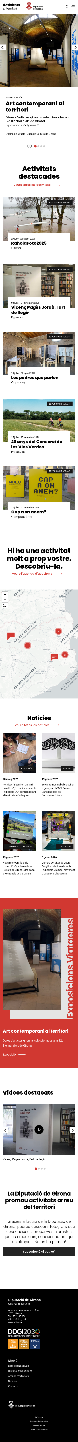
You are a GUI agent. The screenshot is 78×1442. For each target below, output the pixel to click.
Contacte (13, 1386)
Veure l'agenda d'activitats (32, 574)
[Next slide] (75, 47)
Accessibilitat (39, 1425)
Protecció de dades (39, 1421)
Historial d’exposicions (20, 1370)
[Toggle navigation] (73, 6)
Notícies (12, 1381)
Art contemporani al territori (35, 107)
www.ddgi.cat (15, 1322)
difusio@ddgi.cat (17, 1319)
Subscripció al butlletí (39, 1251)
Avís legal (39, 1417)
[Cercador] (67, 7)
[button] (11, 636)
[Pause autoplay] (29, 146)
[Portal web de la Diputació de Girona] (39, 1403)
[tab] (35, 146)
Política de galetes (39, 1429)
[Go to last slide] (2, 47)
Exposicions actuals (18, 1365)
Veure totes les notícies (32, 725)
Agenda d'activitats (18, 1376)
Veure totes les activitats (32, 185)
